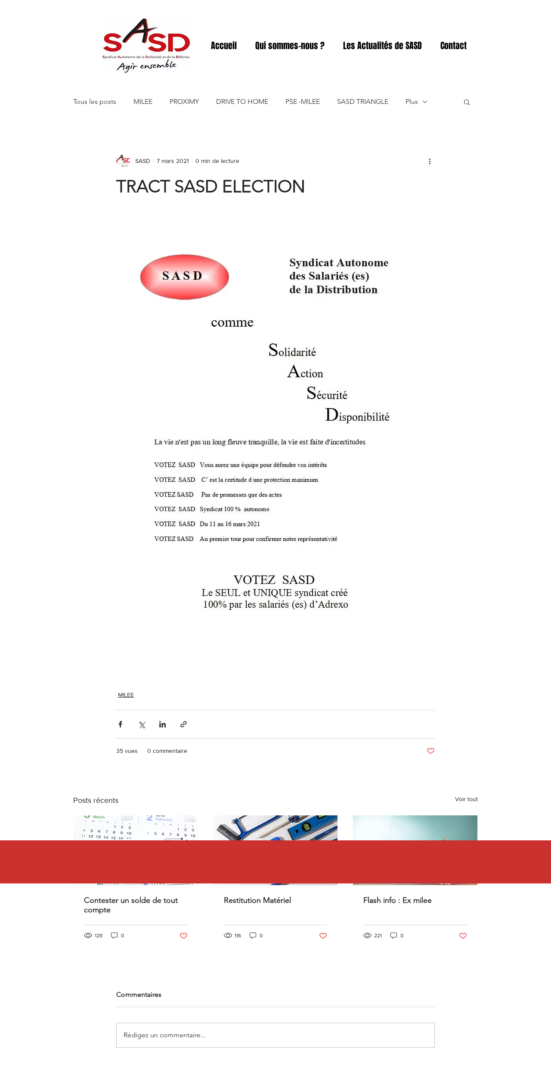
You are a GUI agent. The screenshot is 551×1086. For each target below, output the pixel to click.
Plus (412, 101)
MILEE (142, 101)
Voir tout (466, 799)
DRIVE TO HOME (242, 101)
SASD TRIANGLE (362, 101)
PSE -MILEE (302, 101)
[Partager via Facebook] (120, 724)
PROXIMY (184, 101)
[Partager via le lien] (184, 724)
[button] (467, 101)
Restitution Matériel (257, 900)
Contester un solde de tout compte (131, 905)
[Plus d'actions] (429, 161)
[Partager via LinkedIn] (162, 724)
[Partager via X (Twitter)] (141, 724)
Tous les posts (94, 101)
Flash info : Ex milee (397, 900)
